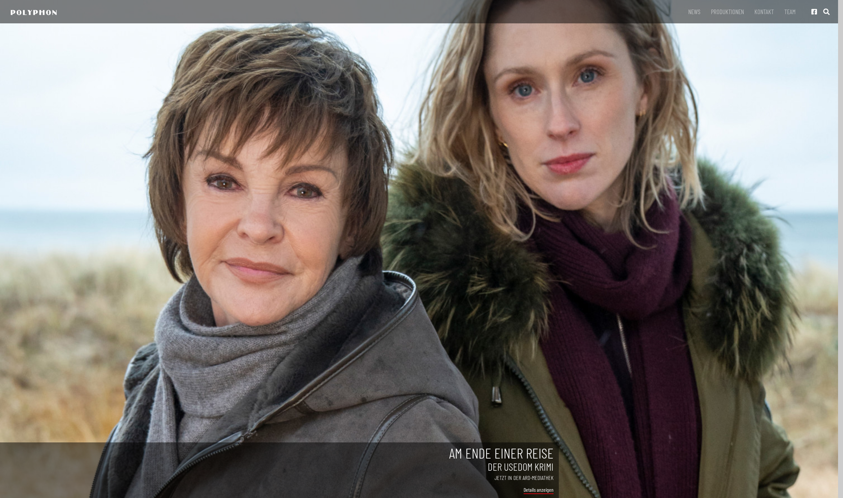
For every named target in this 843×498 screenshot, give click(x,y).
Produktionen (727, 11)
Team (790, 11)
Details (530, 489)
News (694, 11)
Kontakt (764, 11)
